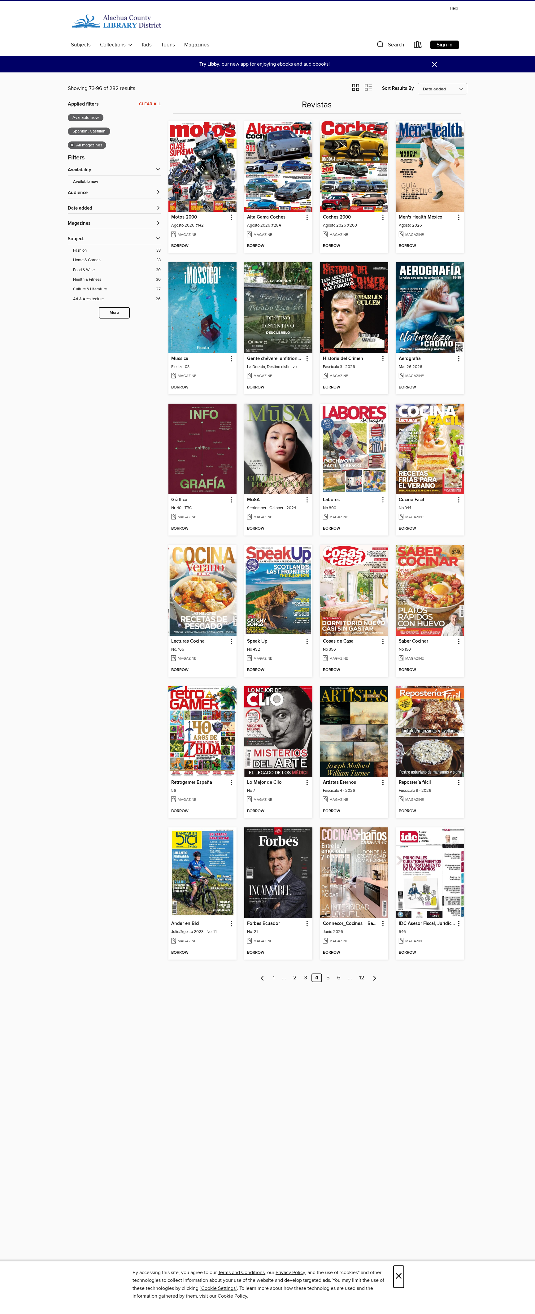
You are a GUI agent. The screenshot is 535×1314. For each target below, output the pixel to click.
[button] (390, 46)
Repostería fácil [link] (415, 782)
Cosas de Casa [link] (338, 641)
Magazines (196, 44)
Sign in (445, 44)
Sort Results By (398, 88)
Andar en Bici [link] (185, 923)
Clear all (150, 104)
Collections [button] (114, 44)
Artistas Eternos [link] (339, 782)
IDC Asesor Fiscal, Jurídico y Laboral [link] (427, 923)
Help (454, 8)
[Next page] (375, 978)
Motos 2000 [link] (184, 217)
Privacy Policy (290, 1272)
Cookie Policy (232, 1296)
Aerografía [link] (410, 359)
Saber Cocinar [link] (413, 641)
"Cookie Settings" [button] (218, 1288)
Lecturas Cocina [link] (188, 641)
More (114, 312)
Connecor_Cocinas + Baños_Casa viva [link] (351, 923)
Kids (147, 44)
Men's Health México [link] (420, 217)
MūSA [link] (253, 500)
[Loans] (418, 46)
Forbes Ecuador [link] (263, 923)
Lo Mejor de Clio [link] (264, 782)
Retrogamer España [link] (191, 782)
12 (361, 977)
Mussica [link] (179, 359)
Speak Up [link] (257, 641)
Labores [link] (331, 500)
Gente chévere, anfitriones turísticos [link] (275, 359)
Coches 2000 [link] (337, 217)
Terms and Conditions (241, 1272)
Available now (85, 181)
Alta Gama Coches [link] (266, 217)
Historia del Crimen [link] (343, 359)
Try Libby (209, 64)
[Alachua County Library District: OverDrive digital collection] (116, 21)
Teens (168, 44)
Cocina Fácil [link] (411, 500)
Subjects (81, 44)
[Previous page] (262, 978)
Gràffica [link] (179, 500)
